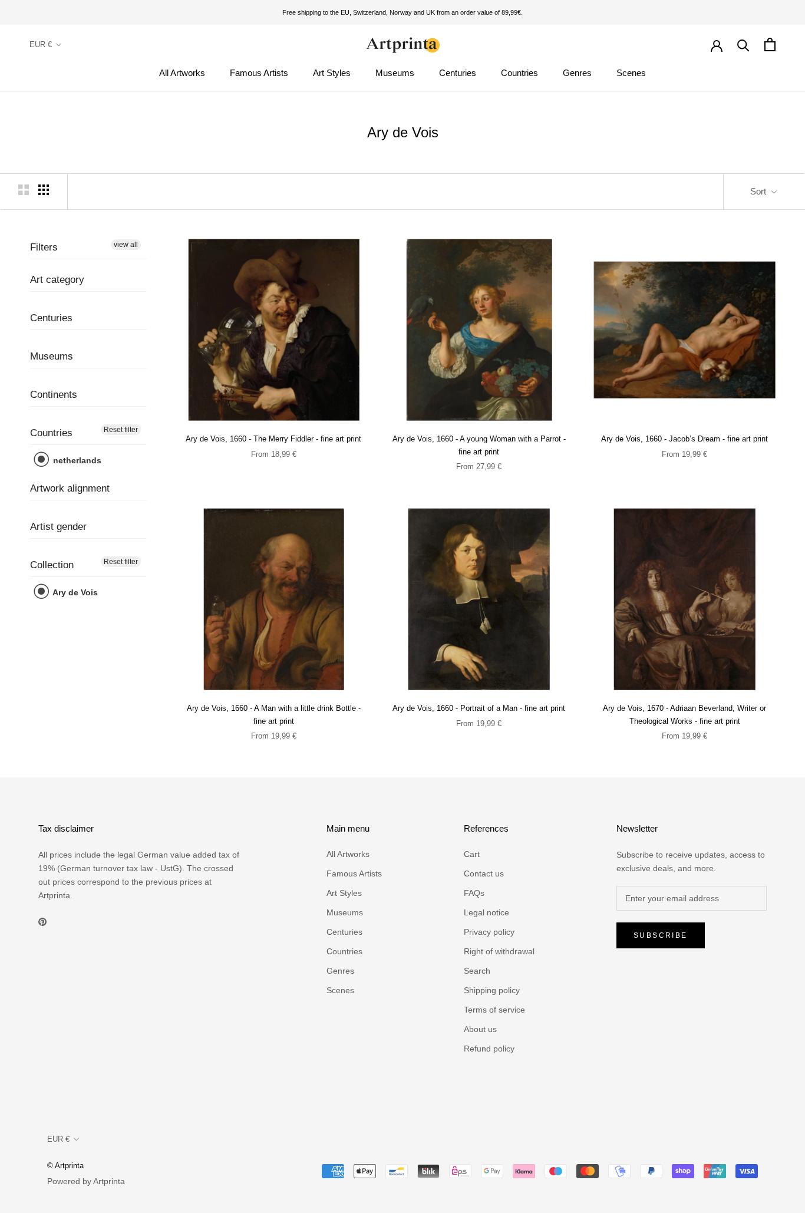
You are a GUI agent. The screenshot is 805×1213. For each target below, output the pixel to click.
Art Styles (332, 73)
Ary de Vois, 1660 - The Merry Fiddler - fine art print (273, 438)
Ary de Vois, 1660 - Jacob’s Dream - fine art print (684, 438)
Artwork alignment (70, 489)
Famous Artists (259, 73)
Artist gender (58, 527)
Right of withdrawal (499, 951)
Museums (394, 73)
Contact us (484, 873)
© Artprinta (65, 1165)
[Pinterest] (42, 921)
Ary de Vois (74, 593)
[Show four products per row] (43, 189)
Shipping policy (492, 990)
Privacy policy (489, 932)
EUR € (40, 44)
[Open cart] (770, 44)
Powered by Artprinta (86, 1181)
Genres (577, 73)
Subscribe (661, 935)
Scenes (631, 73)
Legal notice (486, 912)
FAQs (474, 893)
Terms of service (494, 1009)
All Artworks (182, 73)
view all (126, 244)
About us (480, 1029)
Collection (52, 565)
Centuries (457, 73)
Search (477, 970)
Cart (472, 854)
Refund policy (489, 1048)
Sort (759, 191)
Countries (519, 73)
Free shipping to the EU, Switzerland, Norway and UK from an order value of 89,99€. (402, 12)
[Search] (743, 44)
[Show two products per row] (23, 189)
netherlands (76, 461)
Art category (57, 280)
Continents (53, 395)
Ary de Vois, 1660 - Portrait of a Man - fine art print (478, 708)
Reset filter (121, 430)
